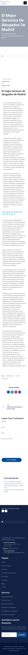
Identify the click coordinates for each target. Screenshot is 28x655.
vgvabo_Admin (6, 85)
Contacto (4, 580)
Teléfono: (10, 548)
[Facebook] (8, 392)
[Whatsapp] (6, 511)
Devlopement (11, 34)
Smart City (5, 378)
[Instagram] (3, 511)
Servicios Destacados (9, 573)
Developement (10, 376)
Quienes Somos (6, 566)
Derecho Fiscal (6, 600)
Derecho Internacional (8, 614)
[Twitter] (12, 392)
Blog (3, 583)
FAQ (4, 587)
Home (3, 34)
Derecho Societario (7, 604)
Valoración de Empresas (9, 607)
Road (18, 376)
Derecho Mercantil (7, 597)
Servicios (4, 569)
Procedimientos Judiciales (9, 611)
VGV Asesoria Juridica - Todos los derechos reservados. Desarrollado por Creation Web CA (14, 648)
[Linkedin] (19, 392)
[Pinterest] (15, 392)
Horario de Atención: (9, 542)
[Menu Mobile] (25, 2)
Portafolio (5, 576)
